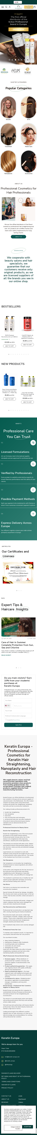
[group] (18, 37)
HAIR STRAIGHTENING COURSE (29, 6)
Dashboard (22, 1099)
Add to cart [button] (9, 346)
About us (18, 237)
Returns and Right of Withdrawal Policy (16, 1077)
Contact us (6, 1096)
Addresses (22, 1105)
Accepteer (27, 1127)
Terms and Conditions (10, 1082)
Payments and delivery (10, 1073)
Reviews (4, 1102)
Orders (20, 1102)
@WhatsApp (8, 1064)
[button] (9, 59)
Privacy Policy (16, 720)
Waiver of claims (8, 1085)
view (8, 107)
